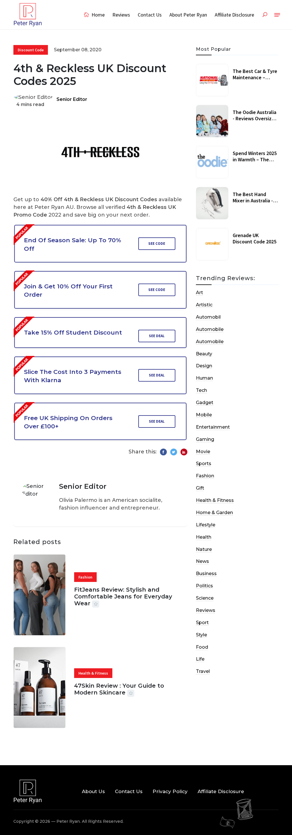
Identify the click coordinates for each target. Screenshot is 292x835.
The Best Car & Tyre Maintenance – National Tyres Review (255, 80)
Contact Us (150, 14)
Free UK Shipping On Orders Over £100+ (68, 422)
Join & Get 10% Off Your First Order (68, 290)
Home (97, 14)
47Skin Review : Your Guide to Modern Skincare (119, 689)
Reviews (121, 14)
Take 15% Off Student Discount (73, 332)
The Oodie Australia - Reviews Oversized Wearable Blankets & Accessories (255, 121)
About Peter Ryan (188, 14)
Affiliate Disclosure (234, 14)
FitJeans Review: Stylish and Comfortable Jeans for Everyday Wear (123, 596)
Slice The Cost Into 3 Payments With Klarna (72, 376)
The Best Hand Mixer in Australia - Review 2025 (253, 200)
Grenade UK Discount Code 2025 (254, 238)
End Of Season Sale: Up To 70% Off (72, 244)
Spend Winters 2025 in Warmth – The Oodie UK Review (255, 159)
